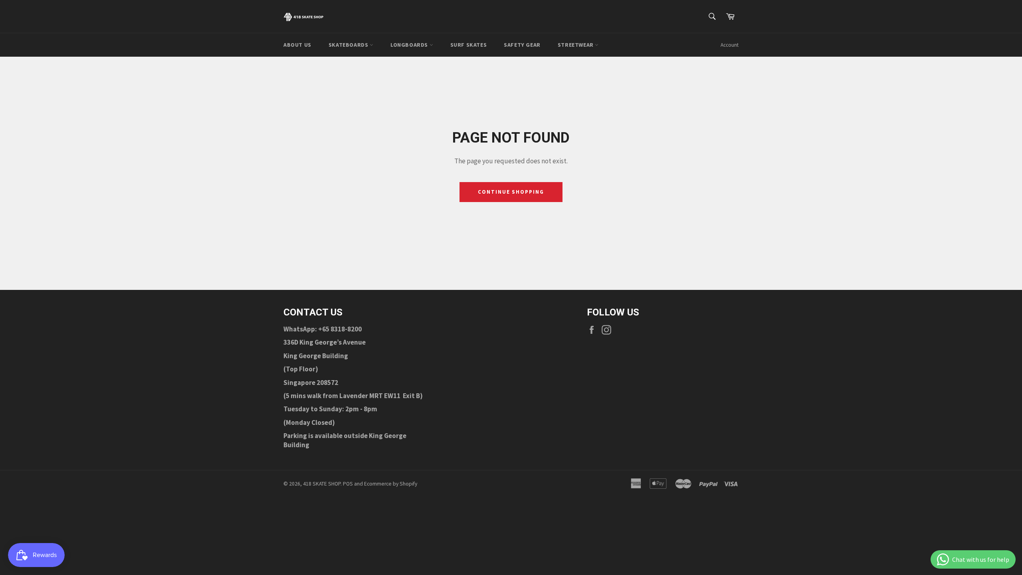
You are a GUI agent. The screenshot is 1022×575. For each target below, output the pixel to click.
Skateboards (349, 44)
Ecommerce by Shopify (390, 483)
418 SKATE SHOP (322, 483)
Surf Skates (468, 44)
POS (348, 483)
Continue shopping (511, 191)
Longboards (410, 44)
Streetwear (576, 44)
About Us (297, 44)
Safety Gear (522, 44)
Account (730, 45)
